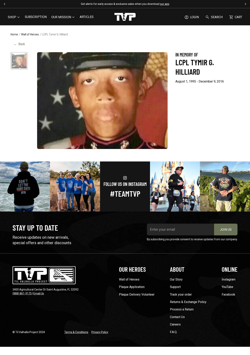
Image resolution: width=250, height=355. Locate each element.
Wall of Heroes (30, 34)
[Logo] (125, 17)
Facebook (228, 294)
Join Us (226, 229)
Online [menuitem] (230, 269)
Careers (175, 324)
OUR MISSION (61, 17)
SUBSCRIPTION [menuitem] (36, 17)
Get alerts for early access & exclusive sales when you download (125, 3)
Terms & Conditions (76, 332)
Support (175, 287)
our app (164, 3)
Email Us (38, 293)
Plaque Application (132, 287)
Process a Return (182, 309)
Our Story (176, 279)
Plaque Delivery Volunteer (136, 294)
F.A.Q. (173, 332)
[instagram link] (25, 186)
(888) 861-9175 (22, 293)
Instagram (228, 279)
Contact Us (177, 317)
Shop (12, 17)
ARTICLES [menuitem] (87, 17)
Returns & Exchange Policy (188, 302)
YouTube (227, 287)
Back (19, 44)
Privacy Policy (99, 332)
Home (14, 34)
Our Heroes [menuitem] (132, 269)
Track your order (181, 294)
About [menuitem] (177, 269)
